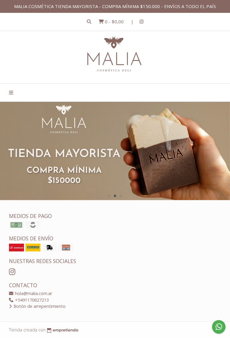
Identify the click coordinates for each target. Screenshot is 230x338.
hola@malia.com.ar (33, 293)
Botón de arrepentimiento (39, 306)
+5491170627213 (31, 300)
